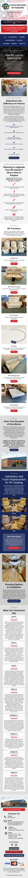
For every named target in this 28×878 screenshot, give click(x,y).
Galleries (6, 43)
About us (22, 43)
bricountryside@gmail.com (15, 824)
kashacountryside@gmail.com (16, 822)
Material (14, 43)
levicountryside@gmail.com (15, 823)
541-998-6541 (18, 12)
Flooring (22, 37)
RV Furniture (13, 37)
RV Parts (20, 40)
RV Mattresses (10, 40)
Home (4, 37)
